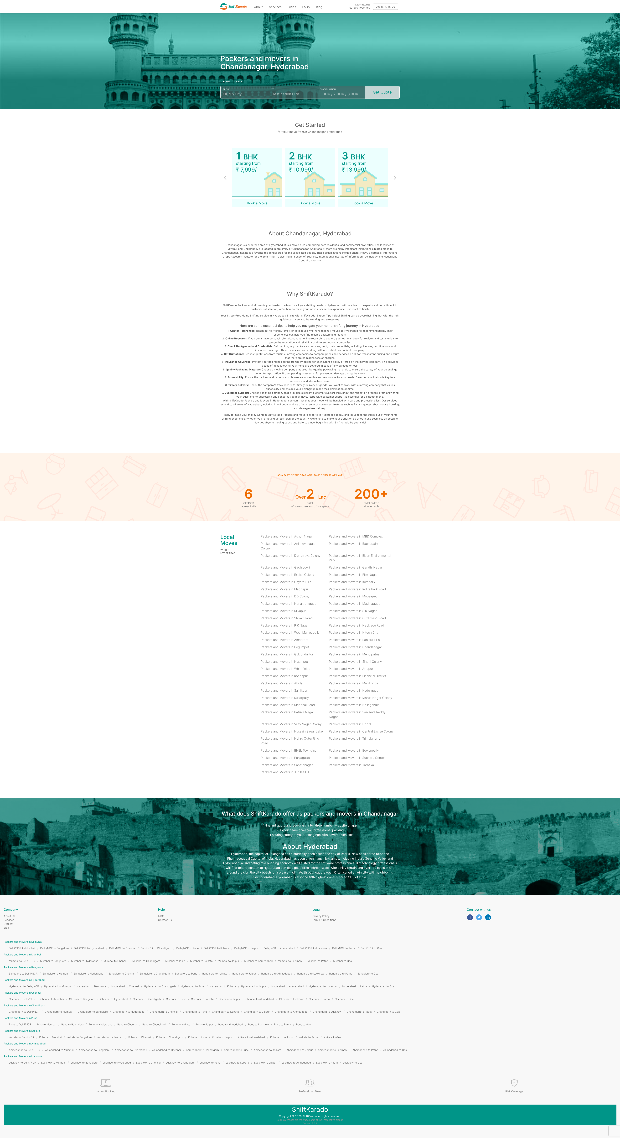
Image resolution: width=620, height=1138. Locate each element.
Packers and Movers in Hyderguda (353, 690)
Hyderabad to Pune (192, 986)
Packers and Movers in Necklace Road (356, 625)
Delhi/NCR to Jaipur (246, 948)
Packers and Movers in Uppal (350, 724)
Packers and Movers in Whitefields (285, 669)
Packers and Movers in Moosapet (353, 596)
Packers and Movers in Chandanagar (355, 647)
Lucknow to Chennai (148, 1062)
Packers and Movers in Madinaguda (354, 604)
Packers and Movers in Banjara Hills (354, 640)
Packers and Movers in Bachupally (353, 544)
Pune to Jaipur (204, 1024)
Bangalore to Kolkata (214, 973)
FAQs (306, 7)
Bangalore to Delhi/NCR (23, 973)
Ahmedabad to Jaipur (299, 1050)
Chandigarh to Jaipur (257, 1011)
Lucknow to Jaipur (265, 1062)
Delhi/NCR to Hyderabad (89, 948)
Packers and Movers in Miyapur (283, 611)
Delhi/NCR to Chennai (122, 948)
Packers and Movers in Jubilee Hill (285, 772)
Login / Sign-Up (385, 6)
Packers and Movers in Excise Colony (287, 575)
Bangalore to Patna (340, 973)
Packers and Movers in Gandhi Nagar (355, 567)
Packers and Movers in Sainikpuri (284, 690)
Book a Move (257, 203)
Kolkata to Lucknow (282, 1037)
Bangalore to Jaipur (244, 973)
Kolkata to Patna (308, 1037)
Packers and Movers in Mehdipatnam (355, 654)
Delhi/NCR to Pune (187, 948)
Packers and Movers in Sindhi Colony (355, 662)
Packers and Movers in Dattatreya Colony (290, 556)
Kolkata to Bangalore (79, 1037)
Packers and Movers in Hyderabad (24, 979)
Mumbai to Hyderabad (84, 961)
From (226, 89)
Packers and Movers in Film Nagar (353, 575)
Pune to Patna (282, 1024)
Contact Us (165, 920)
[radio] (226, 82)
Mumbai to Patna (317, 961)
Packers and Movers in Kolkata (22, 1030)
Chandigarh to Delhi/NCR (24, 1011)
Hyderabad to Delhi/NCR (24, 986)
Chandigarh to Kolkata (225, 1011)
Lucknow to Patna (327, 1062)
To (272, 89)
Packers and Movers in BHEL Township (288, 750)
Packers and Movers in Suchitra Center (357, 758)
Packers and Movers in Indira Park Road (357, 589)
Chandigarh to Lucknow (327, 1011)
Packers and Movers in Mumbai (22, 954)
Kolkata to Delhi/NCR (21, 1037)
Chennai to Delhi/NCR (22, 999)
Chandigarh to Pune (195, 1011)
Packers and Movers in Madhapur (285, 589)
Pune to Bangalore (72, 1024)
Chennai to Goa (344, 999)
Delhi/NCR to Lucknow (313, 948)
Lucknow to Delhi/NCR (22, 1062)
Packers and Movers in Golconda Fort (288, 654)
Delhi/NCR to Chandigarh (156, 948)
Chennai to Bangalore (82, 999)
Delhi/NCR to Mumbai (22, 948)
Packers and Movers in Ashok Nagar (287, 536)
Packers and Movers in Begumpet (285, 647)
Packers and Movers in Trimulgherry (354, 738)
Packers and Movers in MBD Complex (356, 536)
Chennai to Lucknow (291, 999)
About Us (9, 916)
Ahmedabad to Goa (395, 1050)
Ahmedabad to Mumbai (59, 1050)
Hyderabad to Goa (383, 986)
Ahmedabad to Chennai (166, 1050)
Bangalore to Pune (186, 973)
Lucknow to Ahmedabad (296, 1062)
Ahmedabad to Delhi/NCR (24, 1050)
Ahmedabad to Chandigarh (202, 1050)
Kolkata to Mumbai (50, 1037)
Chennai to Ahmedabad (259, 999)
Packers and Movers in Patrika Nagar (287, 712)
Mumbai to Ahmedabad (258, 961)
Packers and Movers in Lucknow (23, 1056)
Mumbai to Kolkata (201, 961)
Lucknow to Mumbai (53, 1062)
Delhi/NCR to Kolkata (216, 948)
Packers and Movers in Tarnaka (351, 765)
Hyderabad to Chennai (125, 986)
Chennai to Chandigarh (147, 999)
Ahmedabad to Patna (365, 1050)
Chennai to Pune (176, 999)
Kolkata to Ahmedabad (251, 1037)
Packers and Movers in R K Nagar (285, 625)
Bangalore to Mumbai (55, 973)
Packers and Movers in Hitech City (353, 632)
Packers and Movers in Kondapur (284, 676)
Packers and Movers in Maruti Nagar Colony (360, 698)
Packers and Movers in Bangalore (23, 967)
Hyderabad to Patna (354, 986)
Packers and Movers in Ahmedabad (25, 1043)
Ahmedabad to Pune (236, 1050)
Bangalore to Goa (367, 973)
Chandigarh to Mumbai (58, 1011)
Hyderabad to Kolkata (223, 986)
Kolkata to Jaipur (222, 1037)
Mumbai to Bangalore (53, 961)
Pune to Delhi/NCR (20, 1024)
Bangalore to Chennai (121, 973)
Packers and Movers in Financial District (357, 676)
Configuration (328, 89)
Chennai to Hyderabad (114, 999)
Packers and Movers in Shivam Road (287, 618)
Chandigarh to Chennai (164, 1011)
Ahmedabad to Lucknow (332, 1050)
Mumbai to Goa (342, 961)
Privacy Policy (321, 916)
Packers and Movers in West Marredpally (290, 632)
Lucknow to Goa (352, 1062)
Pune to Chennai (127, 1024)
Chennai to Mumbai (52, 999)
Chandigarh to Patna (359, 1011)
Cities (292, 7)
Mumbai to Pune (175, 961)
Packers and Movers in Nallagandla (354, 705)
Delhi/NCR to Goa (371, 948)
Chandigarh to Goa (388, 1011)
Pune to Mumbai (46, 1024)
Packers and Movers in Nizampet (284, 662)
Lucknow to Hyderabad (117, 1062)
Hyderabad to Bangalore (91, 986)
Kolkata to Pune (197, 1037)
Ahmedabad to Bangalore (94, 1050)
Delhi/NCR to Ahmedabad (279, 948)
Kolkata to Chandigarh (169, 1037)
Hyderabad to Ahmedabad (287, 986)
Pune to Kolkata (181, 1024)
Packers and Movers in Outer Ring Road (357, 618)
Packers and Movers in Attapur (351, 669)
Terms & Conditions (324, 920)
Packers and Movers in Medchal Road (288, 705)
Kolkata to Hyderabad (110, 1037)
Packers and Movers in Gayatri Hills (286, 582)
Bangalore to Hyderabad (88, 973)
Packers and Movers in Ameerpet (284, 640)
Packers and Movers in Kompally (352, 582)
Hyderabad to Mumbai (57, 986)
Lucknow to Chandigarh (180, 1062)
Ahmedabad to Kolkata (267, 1050)
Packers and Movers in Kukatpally (285, 698)
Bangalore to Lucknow (310, 973)
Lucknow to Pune (210, 1062)
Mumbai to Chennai (115, 961)
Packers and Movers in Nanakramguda (288, 604)
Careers (8, 923)
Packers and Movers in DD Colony (285, 596)
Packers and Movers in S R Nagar (353, 611)
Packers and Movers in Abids (281, 683)
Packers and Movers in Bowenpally (354, 750)
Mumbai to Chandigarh (146, 961)
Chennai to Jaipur (229, 999)
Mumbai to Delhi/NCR (22, 961)
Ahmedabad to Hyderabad (131, 1050)
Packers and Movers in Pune (20, 1018)
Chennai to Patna (319, 999)
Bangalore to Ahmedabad (276, 973)
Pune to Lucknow (258, 1024)
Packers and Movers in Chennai (22, 992)
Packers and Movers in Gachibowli (285, 567)
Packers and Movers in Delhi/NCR (23, 941)
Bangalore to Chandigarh (155, 973)
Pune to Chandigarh (154, 1024)
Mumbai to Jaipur (228, 961)
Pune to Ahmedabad (230, 1024)
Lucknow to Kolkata (237, 1062)
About (258, 7)
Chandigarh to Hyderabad (129, 1011)
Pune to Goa (303, 1024)
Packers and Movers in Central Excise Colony (361, 731)
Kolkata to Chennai (139, 1037)
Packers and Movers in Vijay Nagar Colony (291, 724)
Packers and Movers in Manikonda (353, 683)
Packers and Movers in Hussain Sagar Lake (292, 731)
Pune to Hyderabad (100, 1024)
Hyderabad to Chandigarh (160, 986)
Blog (319, 7)
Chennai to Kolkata (202, 999)
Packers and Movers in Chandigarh (24, 1005)
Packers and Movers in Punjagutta (285, 758)
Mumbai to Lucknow (290, 961)
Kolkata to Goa (332, 1037)
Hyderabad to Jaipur (253, 986)
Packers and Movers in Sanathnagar (287, 765)
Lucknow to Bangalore (84, 1062)
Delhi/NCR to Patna (344, 948)
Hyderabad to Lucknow (323, 986)
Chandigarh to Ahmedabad (291, 1011)
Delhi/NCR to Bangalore (54, 948)
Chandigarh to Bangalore (93, 1011)
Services (275, 7)
